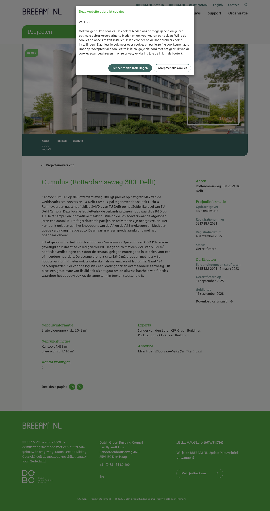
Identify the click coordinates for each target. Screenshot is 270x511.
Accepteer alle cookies (172, 68)
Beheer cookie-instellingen (130, 68)
